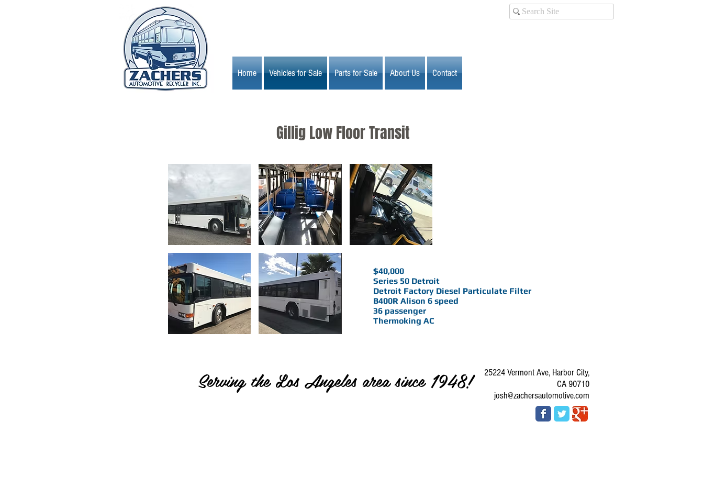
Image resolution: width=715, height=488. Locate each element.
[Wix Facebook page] (543, 414)
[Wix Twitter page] (561, 414)
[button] (209, 204)
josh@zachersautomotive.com (541, 395)
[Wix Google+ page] (580, 414)
